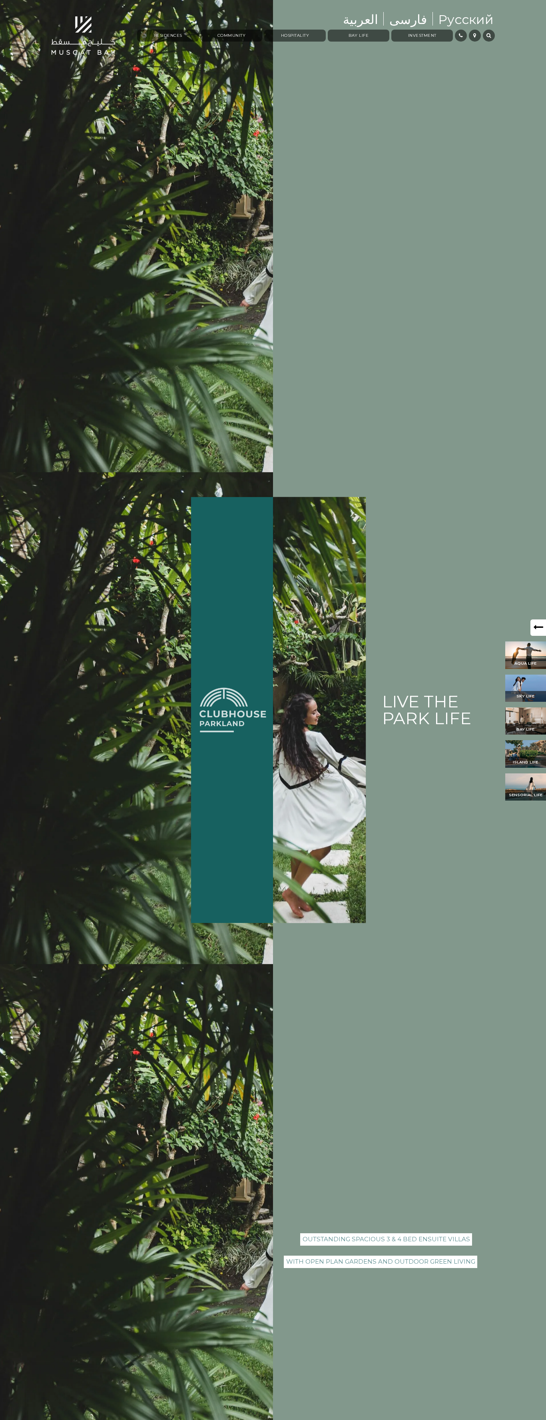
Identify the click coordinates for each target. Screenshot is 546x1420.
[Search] (489, 36)
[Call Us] (461, 36)
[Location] (475, 36)
